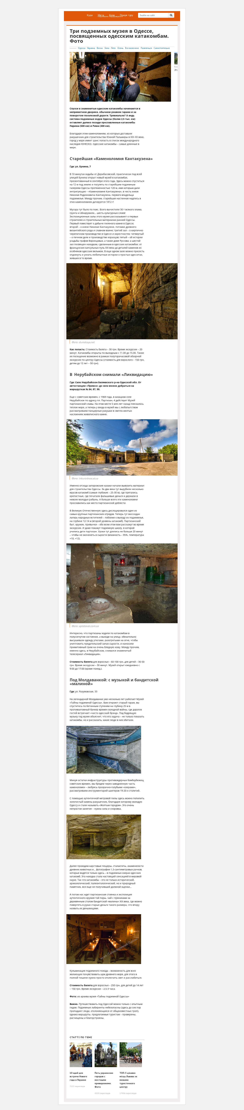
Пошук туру (126, 15)
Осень (121, 48)
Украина (91, 48)
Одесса (82, 48)
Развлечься (146, 48)
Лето (113, 48)
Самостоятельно (162, 48)
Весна (100, 48)
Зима (107, 48)
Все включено (132, 48)
